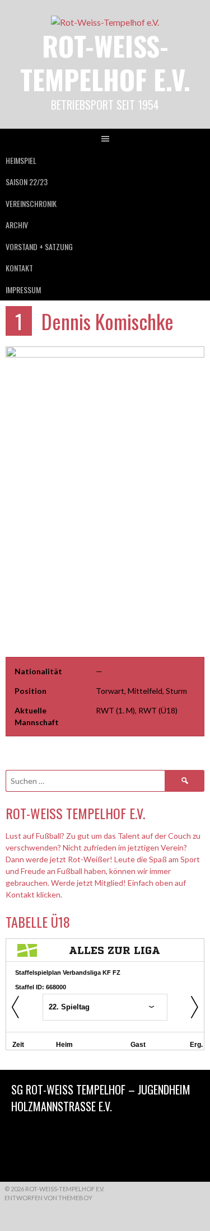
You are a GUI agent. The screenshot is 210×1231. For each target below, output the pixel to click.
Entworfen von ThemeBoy (48, 1197)
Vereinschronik (31, 203)
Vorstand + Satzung (39, 246)
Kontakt (19, 268)
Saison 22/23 (27, 181)
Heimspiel (21, 160)
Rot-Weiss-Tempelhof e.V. (105, 62)
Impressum (23, 289)
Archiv (17, 225)
